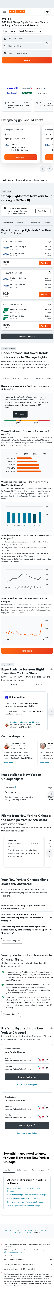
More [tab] (49, 378)
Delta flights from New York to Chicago (22, 1198)
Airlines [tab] (16, 378)
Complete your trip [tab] (39, 1170)
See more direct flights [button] (27, 1085)
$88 (4, 22)
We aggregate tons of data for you (19, 1264)
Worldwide (28, 1230)
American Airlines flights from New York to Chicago (24, 1189)
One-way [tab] (21, 222)
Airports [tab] (40, 684)
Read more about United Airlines (24, 722)
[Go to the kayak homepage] (17, 11)
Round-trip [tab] (8, 222)
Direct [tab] (47, 222)
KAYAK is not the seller (14, 1259)
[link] (27, 651)
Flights (19, 1230)
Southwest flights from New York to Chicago (25, 1202)
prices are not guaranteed (13, 1252)
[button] (4, 11)
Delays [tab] (27, 378)
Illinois (28, 1232)
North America (40, 1230)
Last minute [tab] (35, 222)
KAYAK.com (9, 1230)
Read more (8, 762)
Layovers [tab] (39, 378)
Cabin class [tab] (22, 1170)
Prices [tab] (6, 378)
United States (18, 1232)
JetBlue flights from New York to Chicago (23, 1205)
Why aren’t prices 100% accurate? (19, 1269)
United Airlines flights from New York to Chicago (26, 1194)
